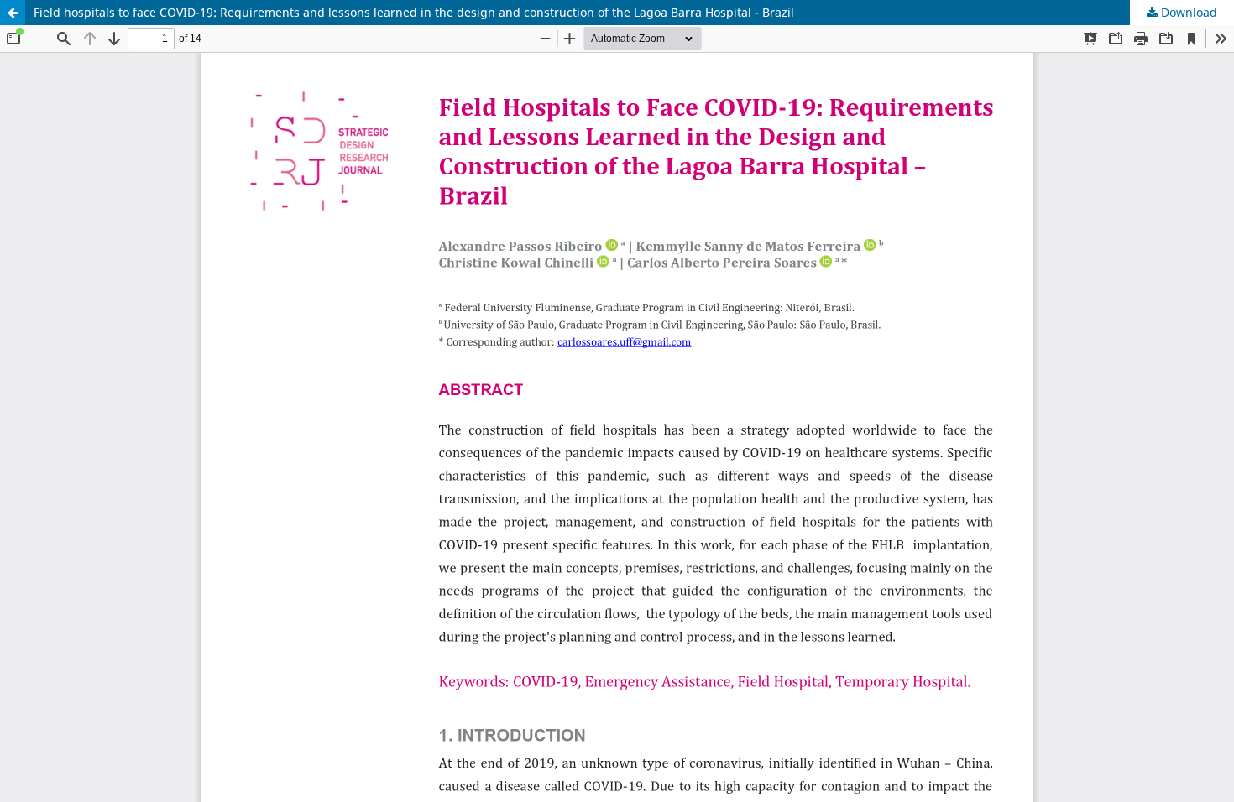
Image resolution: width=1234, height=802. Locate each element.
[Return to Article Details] (12, 12)
